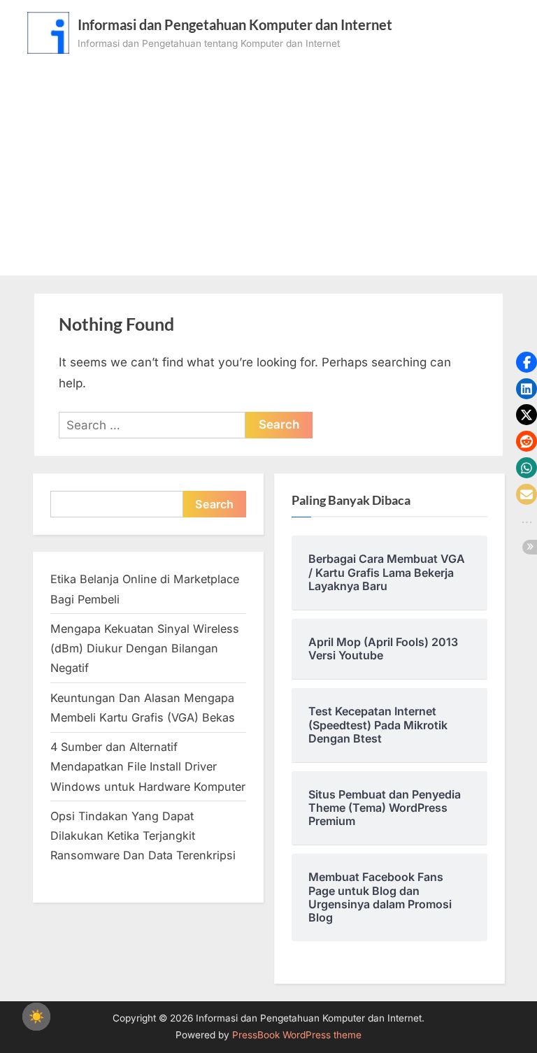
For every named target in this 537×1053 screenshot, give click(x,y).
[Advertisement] (268, 159)
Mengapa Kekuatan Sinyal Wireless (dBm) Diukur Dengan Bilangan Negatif (144, 648)
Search (214, 504)
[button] (526, 362)
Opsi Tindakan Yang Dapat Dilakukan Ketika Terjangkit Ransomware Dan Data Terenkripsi (143, 836)
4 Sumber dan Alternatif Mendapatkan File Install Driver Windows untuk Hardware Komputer (147, 767)
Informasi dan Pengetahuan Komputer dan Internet (235, 24)
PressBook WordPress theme (296, 1034)
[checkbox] (36, 1017)
